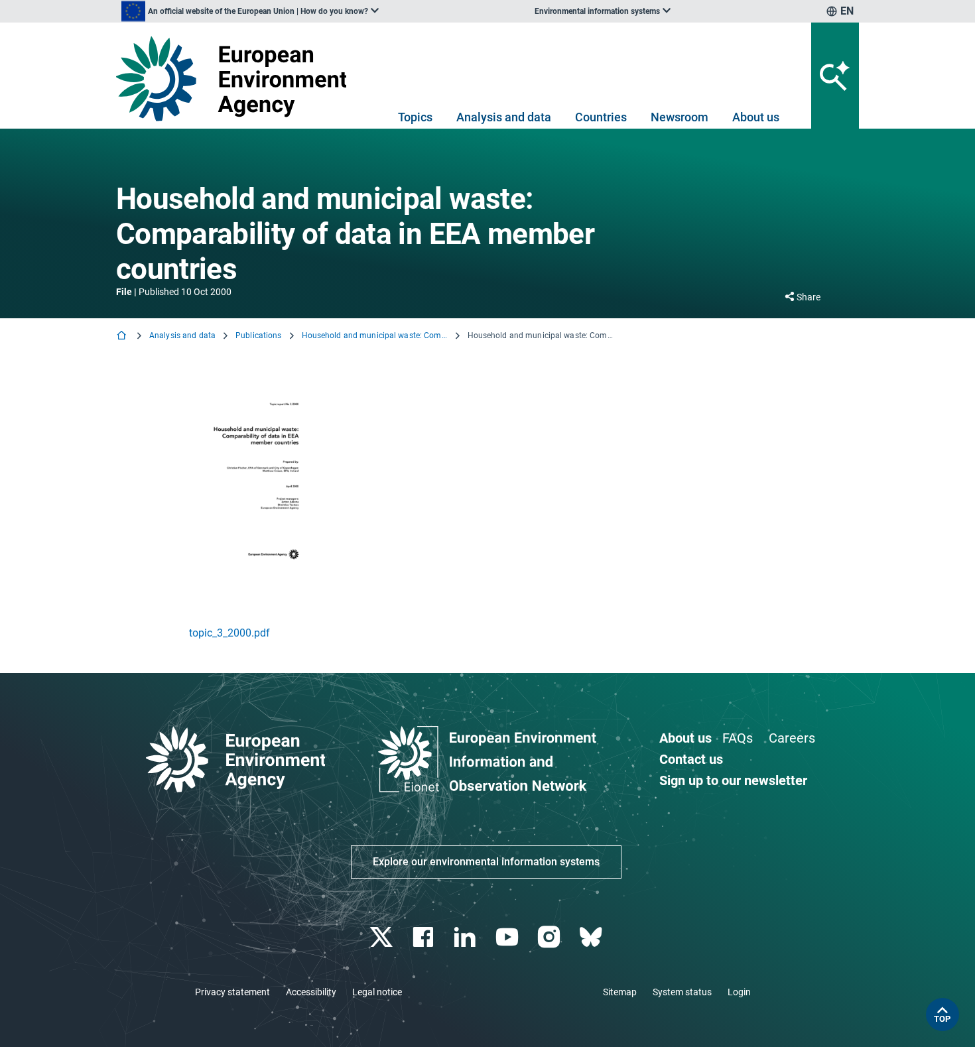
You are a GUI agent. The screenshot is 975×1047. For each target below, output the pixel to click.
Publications (258, 335)
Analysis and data (503, 117)
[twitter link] (382, 937)
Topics (415, 117)
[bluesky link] (592, 937)
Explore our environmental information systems (486, 861)
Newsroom (679, 117)
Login (739, 992)
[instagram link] (550, 937)
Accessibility (311, 992)
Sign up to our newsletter (733, 780)
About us (755, 117)
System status (682, 992)
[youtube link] (508, 937)
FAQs (737, 738)
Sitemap (620, 992)
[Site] (236, 78)
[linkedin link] (467, 937)
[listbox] (250, 11)
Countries (601, 117)
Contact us (691, 759)
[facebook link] (425, 937)
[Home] (122, 336)
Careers (792, 738)
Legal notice (377, 992)
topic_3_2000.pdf (229, 633)
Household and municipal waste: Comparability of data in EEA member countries (375, 335)
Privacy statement (232, 992)
